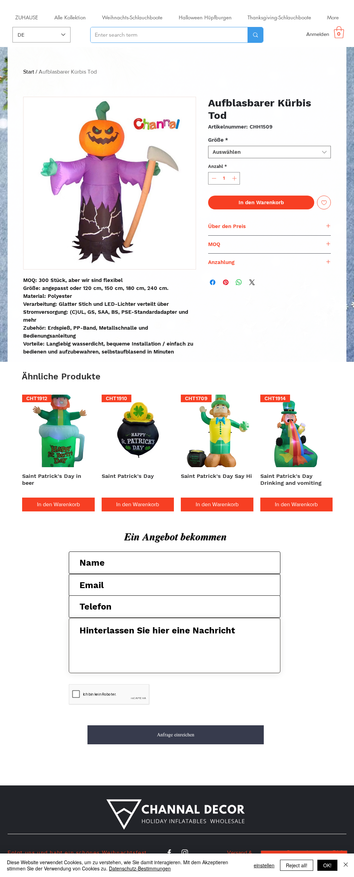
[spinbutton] (224, 178)
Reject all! (296, 865)
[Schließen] (346, 865)
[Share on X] (252, 282)
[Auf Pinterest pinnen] (226, 282)
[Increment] (235, 178)
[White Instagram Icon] (184, 852)
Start (28, 72)
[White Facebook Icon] (169, 852)
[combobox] (269, 152)
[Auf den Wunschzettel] (324, 203)
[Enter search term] (255, 35)
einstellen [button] (264, 865)
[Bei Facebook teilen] (212, 282)
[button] (339, 32)
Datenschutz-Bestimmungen (140, 868)
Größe (218, 140)
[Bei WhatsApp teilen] (239, 282)
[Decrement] (213, 178)
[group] (177, 453)
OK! (327, 865)
